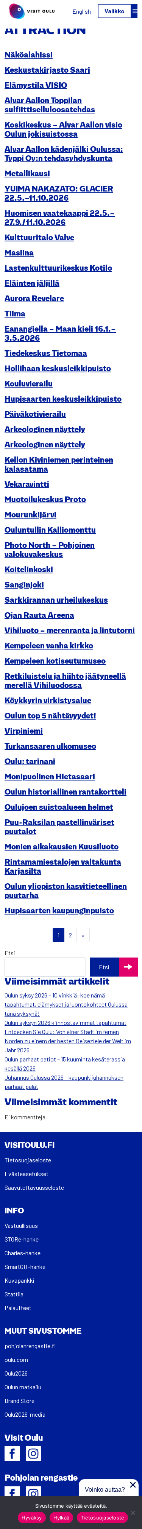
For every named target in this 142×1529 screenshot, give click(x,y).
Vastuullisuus (21, 1225)
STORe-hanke (22, 1239)
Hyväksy (32, 1518)
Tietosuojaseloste (28, 1160)
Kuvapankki (19, 1280)
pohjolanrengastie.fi (30, 1345)
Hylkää (61, 1518)
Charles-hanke (23, 1252)
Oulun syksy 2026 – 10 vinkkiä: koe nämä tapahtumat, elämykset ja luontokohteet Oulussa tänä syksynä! (66, 1004)
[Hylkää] (132, 1512)
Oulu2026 (16, 1373)
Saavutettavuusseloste (34, 1187)
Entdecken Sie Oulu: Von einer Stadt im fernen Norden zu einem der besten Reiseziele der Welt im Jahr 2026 (68, 1040)
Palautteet (18, 1307)
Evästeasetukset (26, 1173)
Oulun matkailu (23, 1386)
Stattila (14, 1294)
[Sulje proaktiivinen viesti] (133, 1485)
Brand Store (19, 1400)
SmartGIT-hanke (25, 1266)
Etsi (10, 952)
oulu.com (16, 1359)
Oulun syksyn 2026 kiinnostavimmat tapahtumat (65, 1022)
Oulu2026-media (25, 1414)
